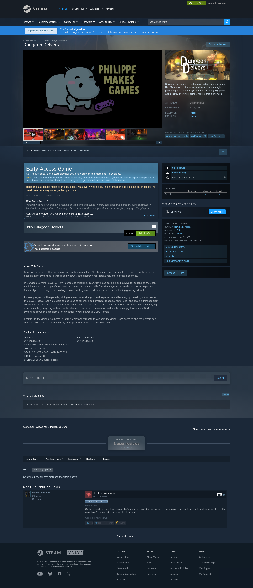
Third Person (214, 136)
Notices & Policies (179, 568)
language (222, 3)
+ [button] (222, 136)
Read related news (175, 251)
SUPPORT (108, 9)
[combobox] (186, 22)
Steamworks (123, 568)
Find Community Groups (177, 261)
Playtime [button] (90, 459)
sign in (211, 3)
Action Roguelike (181, 136)
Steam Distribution (126, 574)
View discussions (174, 256)
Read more (150, 215)
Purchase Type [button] (53, 459)
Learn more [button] (217, 211)
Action (169, 136)
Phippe (192, 113)
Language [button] (73, 459)
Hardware (151, 568)
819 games (36, 496)
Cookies (174, 574)
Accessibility (176, 562)
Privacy (173, 557)
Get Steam (204, 557)
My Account (205, 574)
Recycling (151, 574)
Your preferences (222, 429)
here (77, 404)
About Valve (153, 557)
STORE (63, 9)
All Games (28, 40)
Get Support (205, 568)
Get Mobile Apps (207, 562)
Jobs (149, 562)
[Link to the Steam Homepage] (35, 11)
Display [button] (106, 459)
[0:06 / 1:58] (92, 89)
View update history (175, 247)
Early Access (185, 227)
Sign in (29, 150)
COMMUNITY (79, 9)
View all (225, 394)
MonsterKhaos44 (41, 492)
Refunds (174, 579)
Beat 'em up (196, 136)
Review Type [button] (31, 459)
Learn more (120, 180)
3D (205, 136)
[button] (29, 22)
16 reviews (36, 499)
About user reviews (202, 429)
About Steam (123, 557)
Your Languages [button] (41, 469)
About (94, 9)
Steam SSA (123, 562)
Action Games (42, 40)
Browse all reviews (125, 536)
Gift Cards (122, 579)
